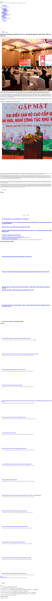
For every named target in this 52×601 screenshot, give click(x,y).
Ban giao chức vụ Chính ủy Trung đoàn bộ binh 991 (12, 321)
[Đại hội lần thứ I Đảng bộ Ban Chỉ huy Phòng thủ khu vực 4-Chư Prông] (8, 254)
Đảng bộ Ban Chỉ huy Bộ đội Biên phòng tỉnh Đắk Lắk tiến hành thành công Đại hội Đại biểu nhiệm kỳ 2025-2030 (25, 271)
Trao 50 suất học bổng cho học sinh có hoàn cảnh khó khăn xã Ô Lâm (14, 417)
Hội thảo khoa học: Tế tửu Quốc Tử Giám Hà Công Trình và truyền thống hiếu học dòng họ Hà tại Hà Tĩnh (16, 237)
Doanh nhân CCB (4, 12)
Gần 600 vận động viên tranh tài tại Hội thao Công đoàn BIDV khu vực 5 (14, 573)
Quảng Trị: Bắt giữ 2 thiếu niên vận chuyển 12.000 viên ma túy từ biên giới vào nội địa (16, 557)
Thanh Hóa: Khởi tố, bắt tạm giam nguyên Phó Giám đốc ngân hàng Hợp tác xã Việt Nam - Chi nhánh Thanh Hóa (21, 495)
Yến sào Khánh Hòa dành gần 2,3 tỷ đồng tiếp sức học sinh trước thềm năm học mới (13, 236)
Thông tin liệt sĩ (4, 19)
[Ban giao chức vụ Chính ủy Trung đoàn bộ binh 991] (8, 319)
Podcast (5, 17)
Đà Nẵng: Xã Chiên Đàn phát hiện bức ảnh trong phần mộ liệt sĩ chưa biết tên (15, 526)
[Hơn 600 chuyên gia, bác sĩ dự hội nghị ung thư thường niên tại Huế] (8, 540)
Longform (5, 20)
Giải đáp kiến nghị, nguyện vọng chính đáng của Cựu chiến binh (15, 218)
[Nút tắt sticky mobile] (0, 581)
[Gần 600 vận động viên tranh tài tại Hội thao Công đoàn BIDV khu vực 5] (8, 571)
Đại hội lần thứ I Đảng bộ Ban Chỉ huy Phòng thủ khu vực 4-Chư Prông (17, 256)
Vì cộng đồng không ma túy (7, 18)
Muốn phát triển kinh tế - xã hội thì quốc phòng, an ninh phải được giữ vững (18, 289)
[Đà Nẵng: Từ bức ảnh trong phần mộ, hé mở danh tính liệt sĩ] (8, 383)
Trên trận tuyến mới (6, 6)
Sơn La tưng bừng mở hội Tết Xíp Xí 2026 (9, 432)
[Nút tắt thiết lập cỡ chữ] (2, 27)
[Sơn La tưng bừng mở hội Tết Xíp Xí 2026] (8, 431)
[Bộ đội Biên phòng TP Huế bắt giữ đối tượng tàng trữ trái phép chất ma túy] (8, 509)
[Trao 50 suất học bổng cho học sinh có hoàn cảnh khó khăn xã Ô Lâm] (8, 415)
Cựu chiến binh (4, 9)
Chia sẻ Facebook (4, 189)
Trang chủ (3, 31)
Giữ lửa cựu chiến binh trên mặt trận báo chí (11, 234)
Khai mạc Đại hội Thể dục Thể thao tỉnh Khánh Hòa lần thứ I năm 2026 (14, 448)
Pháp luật (3, 17)
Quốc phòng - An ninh (5, 32)
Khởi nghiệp (5, 13)
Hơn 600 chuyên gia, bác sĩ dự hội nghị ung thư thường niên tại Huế (16, 226)
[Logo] (1, 2)
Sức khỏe (3, 16)
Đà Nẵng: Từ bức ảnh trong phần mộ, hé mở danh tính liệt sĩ (12, 385)
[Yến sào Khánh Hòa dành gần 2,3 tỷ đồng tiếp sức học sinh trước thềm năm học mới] (8, 336)
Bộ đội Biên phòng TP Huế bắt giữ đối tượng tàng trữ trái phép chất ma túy (14, 510)
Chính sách (3, 11)
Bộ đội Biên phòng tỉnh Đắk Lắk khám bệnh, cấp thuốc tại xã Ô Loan (11, 238)
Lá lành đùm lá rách (6, 14)
